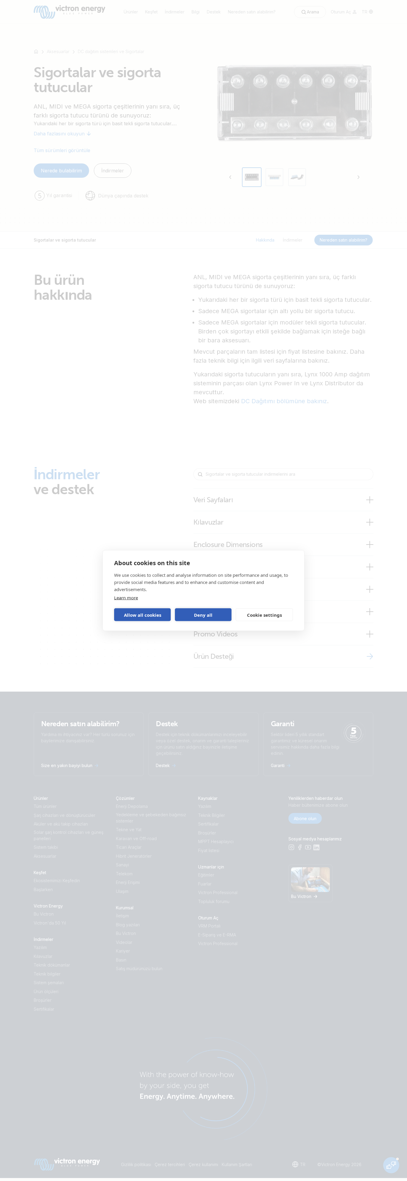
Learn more (126, 598)
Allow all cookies (142, 615)
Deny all (203, 615)
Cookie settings (264, 615)
